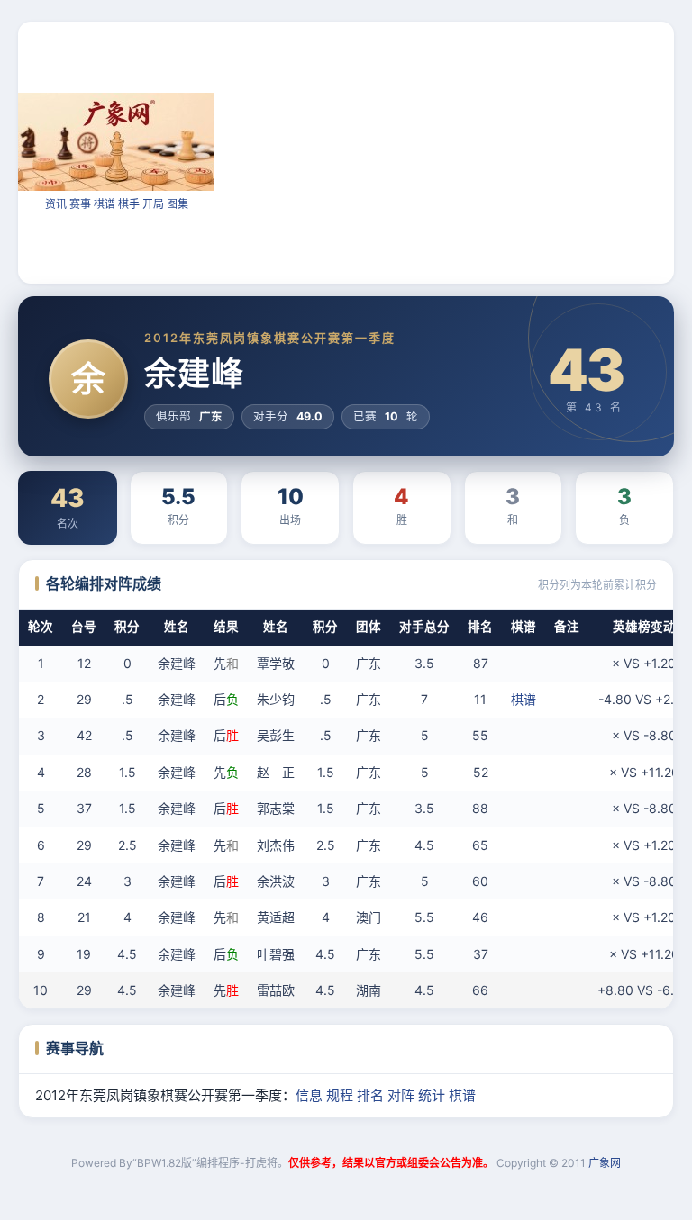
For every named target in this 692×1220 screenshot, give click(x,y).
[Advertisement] (453, 151)
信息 (309, 1095)
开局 (153, 204)
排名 (370, 1095)
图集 (177, 204)
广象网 (604, 1163)
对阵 (400, 1095)
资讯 (56, 204)
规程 (339, 1095)
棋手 (129, 204)
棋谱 (104, 204)
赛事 (80, 204)
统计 (431, 1095)
